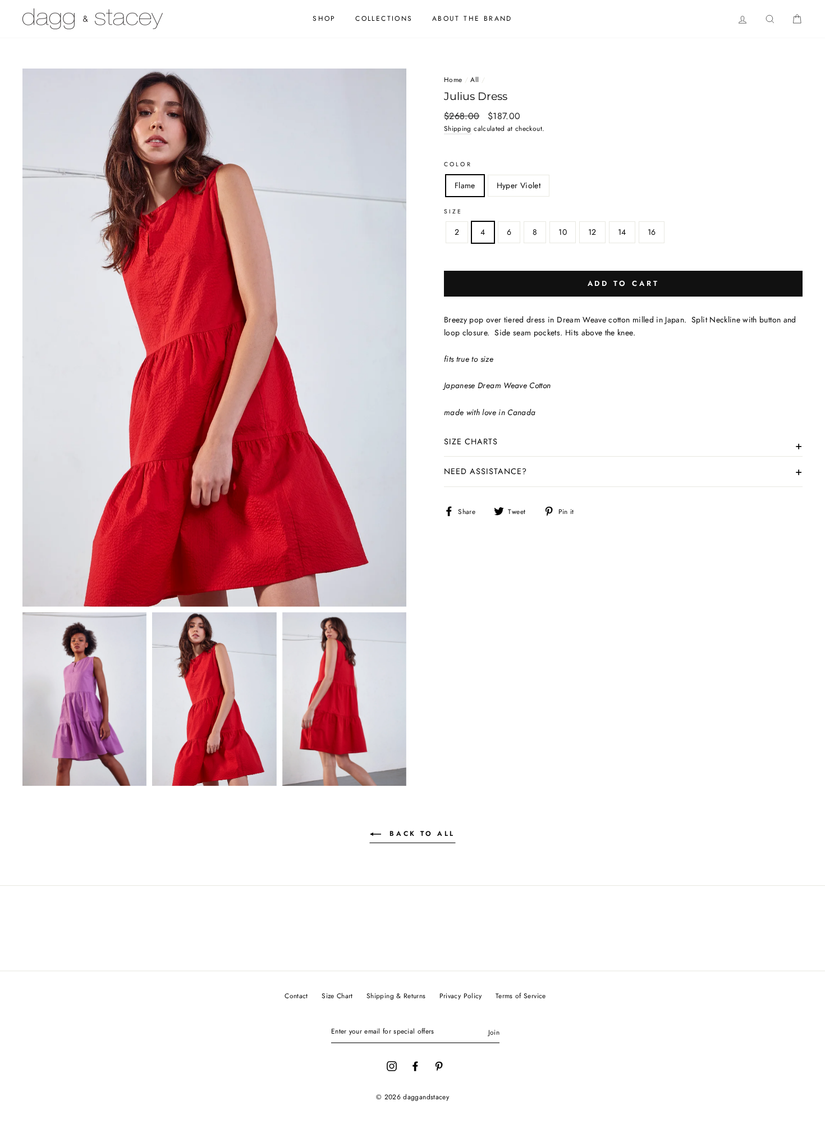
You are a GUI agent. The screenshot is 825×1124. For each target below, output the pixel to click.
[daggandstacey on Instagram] (392, 1065)
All (474, 79)
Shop (324, 18)
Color (458, 164)
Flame (465, 185)
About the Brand (472, 18)
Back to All (420, 834)
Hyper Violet (518, 185)
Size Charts (471, 441)
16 (652, 232)
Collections (383, 18)
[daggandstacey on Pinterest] (439, 1065)
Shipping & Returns (395, 995)
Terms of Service (521, 995)
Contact (296, 995)
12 (592, 232)
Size (453, 211)
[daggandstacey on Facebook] (415, 1065)
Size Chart (337, 995)
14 (622, 232)
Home (453, 79)
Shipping (457, 128)
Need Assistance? (485, 471)
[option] (214, 338)
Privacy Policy (460, 995)
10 (562, 232)
